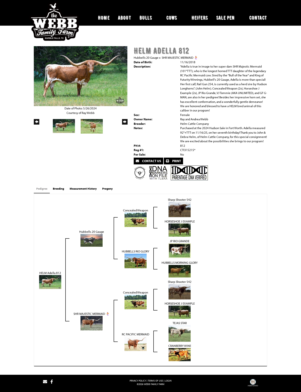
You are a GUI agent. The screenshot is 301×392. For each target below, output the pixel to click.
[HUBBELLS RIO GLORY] (135, 260)
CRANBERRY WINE (179, 346)
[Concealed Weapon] (135, 219)
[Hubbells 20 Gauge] (91, 240)
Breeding (58, 188)
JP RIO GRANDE (179, 241)
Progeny (107, 188)
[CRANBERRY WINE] (180, 354)
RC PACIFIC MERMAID (135, 334)
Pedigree (41, 188)
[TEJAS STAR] (180, 333)
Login (168, 380)
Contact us (151, 161)
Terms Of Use (155, 380)
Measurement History (83, 188)
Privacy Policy (138, 380)
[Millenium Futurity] (141, 172)
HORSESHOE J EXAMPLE (180, 221)
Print (176, 161)
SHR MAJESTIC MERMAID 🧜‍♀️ (180, 58)
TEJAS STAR (180, 323)
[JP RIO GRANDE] (180, 250)
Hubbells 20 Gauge (146, 58)
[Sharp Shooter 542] (180, 209)
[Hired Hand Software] (253, 383)
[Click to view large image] (80, 76)
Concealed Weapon (135, 210)
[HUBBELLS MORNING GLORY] (180, 271)
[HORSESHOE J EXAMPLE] (180, 230)
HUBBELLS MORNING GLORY (180, 263)
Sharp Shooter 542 (179, 200)
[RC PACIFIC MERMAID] (135, 343)
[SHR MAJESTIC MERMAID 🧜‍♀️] (91, 323)
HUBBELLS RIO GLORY (135, 251)
